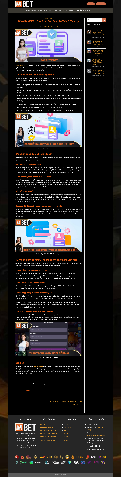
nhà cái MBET (38, 367)
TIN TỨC (64, 10)
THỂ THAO (57, 10)
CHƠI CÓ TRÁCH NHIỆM (48, 437)
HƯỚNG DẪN (78, 10)
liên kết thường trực (62, 384)
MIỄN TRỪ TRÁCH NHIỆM (48, 434)
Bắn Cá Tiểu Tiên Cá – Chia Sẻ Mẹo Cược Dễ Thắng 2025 (98, 52)
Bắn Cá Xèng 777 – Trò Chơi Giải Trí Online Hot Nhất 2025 (98, 62)
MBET (28, 10)
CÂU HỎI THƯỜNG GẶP (47, 440)
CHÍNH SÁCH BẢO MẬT (47, 427)
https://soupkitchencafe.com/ (96, 435)
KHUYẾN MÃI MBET (89, 10)
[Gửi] (104, 20)
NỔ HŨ (51, 10)
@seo (57, 26)
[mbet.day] (24, 4)
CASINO (40, 10)
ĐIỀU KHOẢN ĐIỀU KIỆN (48, 431)
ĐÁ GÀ (45, 10)
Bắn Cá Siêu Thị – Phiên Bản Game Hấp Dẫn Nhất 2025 (98, 42)
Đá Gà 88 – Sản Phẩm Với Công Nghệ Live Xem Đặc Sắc (98, 33)
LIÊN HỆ (43, 424)
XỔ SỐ (71, 10)
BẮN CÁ (33, 10)
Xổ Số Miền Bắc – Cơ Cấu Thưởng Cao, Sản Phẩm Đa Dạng (98, 71)
